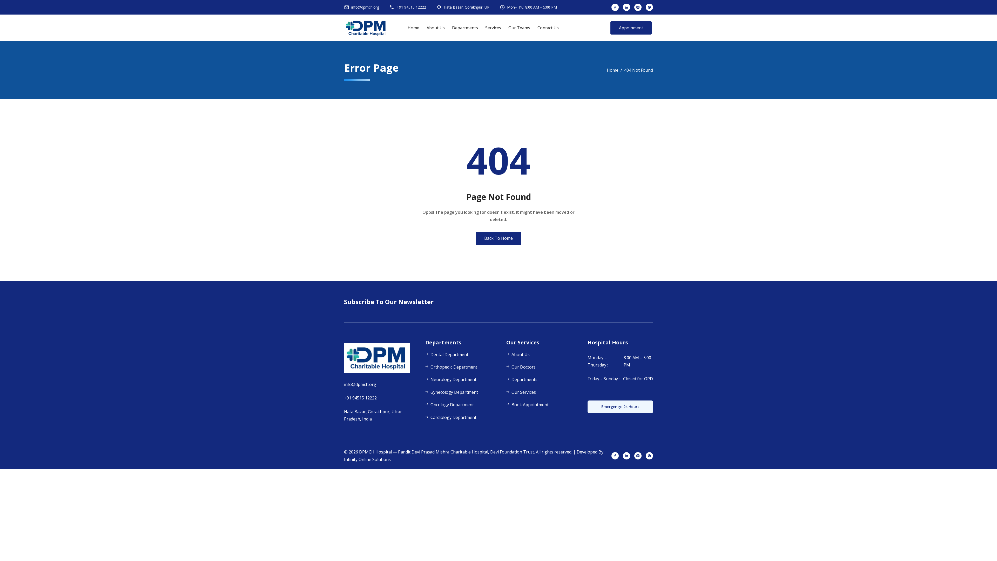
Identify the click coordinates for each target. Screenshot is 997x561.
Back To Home (498, 238)
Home (413, 28)
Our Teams (519, 28)
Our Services (523, 392)
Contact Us (548, 28)
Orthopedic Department (453, 367)
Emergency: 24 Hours (620, 406)
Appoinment (631, 28)
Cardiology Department (453, 417)
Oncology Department (452, 405)
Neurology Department (453, 379)
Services (493, 28)
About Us (436, 28)
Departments (465, 28)
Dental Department (449, 354)
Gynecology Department (454, 392)
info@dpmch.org (360, 384)
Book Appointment (530, 405)
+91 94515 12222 (360, 398)
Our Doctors (523, 367)
